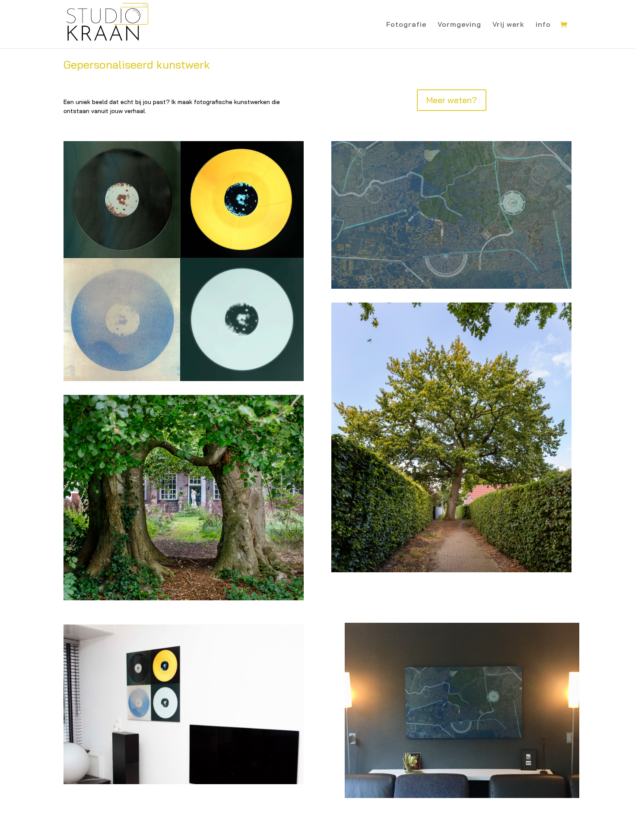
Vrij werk (508, 24)
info (543, 24)
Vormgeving (459, 24)
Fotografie (406, 24)
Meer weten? (451, 100)
